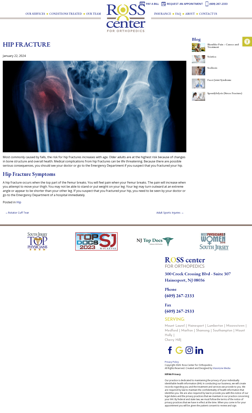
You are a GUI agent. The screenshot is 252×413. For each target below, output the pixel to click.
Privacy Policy (172, 361)
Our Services (35, 13)
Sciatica (211, 56)
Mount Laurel (175, 326)
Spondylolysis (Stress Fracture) (224, 93)
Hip (18, 202)
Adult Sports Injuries (168, 212)
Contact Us (208, 13)
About (190, 13)
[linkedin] (199, 350)
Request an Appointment (185, 4)
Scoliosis (212, 67)
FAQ (178, 13)
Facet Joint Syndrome (219, 80)
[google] (179, 350)
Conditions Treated (65, 13)
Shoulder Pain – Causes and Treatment (223, 46)
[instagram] (189, 350)
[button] (247, 41)
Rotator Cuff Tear (18, 212)
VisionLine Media (221, 368)
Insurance (162, 13)
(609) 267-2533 (179, 311)
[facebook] (169, 350)
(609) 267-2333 (218, 4)
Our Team (93, 13)
